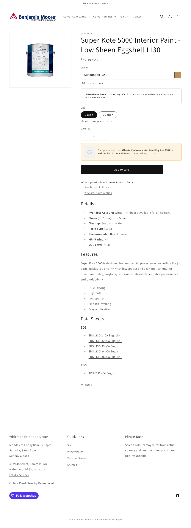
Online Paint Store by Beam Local (31, 483)
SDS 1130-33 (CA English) (105, 346)
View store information (98, 193)
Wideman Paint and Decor (89, 519)
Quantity (85, 128)
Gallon (89, 114)
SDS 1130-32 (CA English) (105, 341)
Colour (84, 67)
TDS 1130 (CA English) (103, 373)
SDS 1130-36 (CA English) (105, 357)
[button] (76, 16)
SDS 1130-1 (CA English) (104, 335)
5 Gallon (108, 114)
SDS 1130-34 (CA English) (105, 351)
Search (71, 445)
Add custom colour (92, 83)
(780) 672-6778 (19, 475)
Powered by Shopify (112, 519)
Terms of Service (77, 458)
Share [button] (88, 384)
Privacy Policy (75, 451)
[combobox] (131, 75)
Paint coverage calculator (97, 121)
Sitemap (72, 464)
